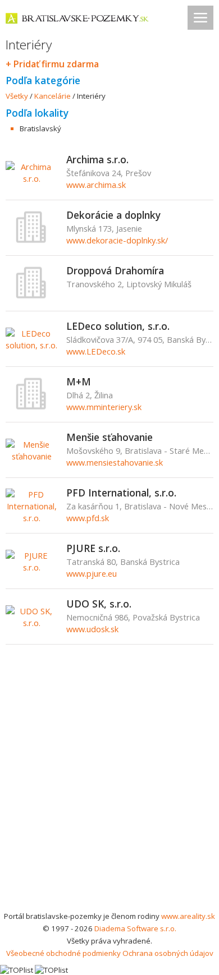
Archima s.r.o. (97, 159)
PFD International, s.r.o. (121, 492)
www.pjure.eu (91, 573)
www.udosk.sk (92, 628)
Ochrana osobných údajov (167, 953)
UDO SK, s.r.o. (98, 603)
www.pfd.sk (87, 517)
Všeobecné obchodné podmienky (63, 953)
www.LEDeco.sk (95, 351)
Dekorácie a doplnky (113, 215)
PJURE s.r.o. (93, 548)
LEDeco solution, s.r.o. (118, 326)
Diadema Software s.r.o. (135, 928)
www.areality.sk (188, 916)
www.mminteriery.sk (104, 406)
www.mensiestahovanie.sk (114, 462)
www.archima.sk (96, 184)
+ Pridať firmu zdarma (52, 64)
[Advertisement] (109, 795)
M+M (78, 381)
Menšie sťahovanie (109, 437)
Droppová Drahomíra (115, 270)
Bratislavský (40, 128)
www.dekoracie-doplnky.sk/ (117, 240)
